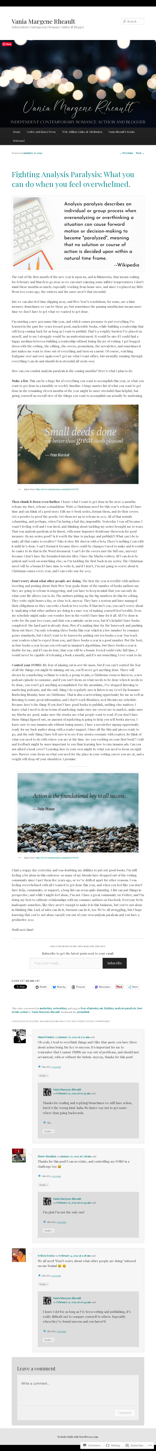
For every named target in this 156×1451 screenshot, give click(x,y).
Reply (43, 1075)
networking (60, 1008)
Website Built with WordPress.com (77, 1436)
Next (140, 153)
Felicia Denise (46, 1255)
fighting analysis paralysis (120, 1008)
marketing (46, 1008)
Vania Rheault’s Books (121, 131)
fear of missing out (92, 1008)
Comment (124, 1412)
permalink (83, 1012)
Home (17, 131)
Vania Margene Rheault (43, 21)
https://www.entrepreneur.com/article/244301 (57, 489)
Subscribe (114, 963)
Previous (126, 153)
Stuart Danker (46, 1037)
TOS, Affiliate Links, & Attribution (82, 131)
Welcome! (19, 140)
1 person (56, 1066)
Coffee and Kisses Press (41, 131)
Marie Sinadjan (47, 1156)
